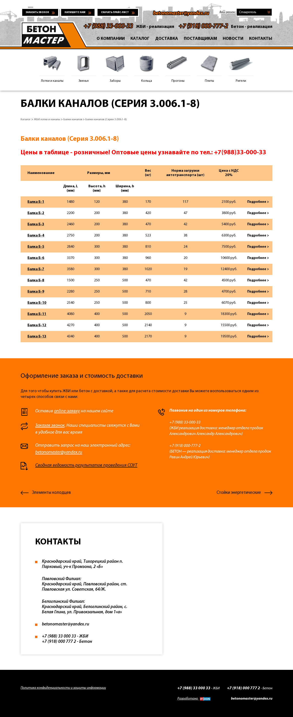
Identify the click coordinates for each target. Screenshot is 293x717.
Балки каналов (72, 119)
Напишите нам (75, 12)
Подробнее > (258, 202)
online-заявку (67, 411)
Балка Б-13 (36, 336)
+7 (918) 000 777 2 (243, 688)
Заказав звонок (50, 425)
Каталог (139, 39)
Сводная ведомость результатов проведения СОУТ (86, 465)
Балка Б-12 (36, 325)
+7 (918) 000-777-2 (203, 26)
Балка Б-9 (35, 291)
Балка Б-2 (35, 213)
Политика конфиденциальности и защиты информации (63, 688)
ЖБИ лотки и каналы (47, 119)
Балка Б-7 (35, 269)
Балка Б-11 (36, 314)
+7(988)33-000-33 (240, 152)
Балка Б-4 (35, 235)
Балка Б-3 (35, 224)
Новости (233, 39)
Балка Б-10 (36, 303)
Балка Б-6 (35, 258)
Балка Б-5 (35, 247)
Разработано (188, 699)
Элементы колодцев (51, 493)
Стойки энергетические (239, 493)
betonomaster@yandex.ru (181, 13)
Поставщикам (200, 39)
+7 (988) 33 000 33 (193, 688)
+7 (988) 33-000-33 (108, 26)
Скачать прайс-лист (115, 12)
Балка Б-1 (35, 202)
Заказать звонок (37, 12)
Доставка (166, 39)
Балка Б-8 (35, 280)
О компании (111, 39)
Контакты (260, 39)
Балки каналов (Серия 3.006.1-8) (106, 119)
